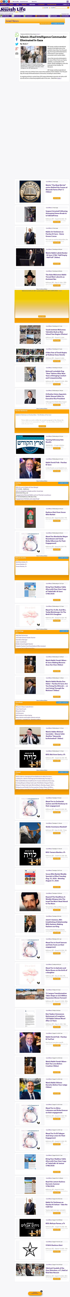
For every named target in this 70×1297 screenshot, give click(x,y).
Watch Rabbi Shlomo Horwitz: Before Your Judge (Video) (56, 1084)
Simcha (66, 483)
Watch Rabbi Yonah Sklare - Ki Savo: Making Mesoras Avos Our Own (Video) (56, 662)
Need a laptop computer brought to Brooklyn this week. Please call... (35, 789)
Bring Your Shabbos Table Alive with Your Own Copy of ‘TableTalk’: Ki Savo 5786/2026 (56, 590)
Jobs (17, 4)
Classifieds (41, 4)
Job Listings (19, 631)
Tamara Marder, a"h (21, 564)
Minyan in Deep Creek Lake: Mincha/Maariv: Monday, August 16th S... (35, 785)
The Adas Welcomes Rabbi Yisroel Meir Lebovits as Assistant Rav (56, 276)
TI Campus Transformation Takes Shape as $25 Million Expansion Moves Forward (56, 995)
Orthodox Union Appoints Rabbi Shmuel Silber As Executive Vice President (56, 396)
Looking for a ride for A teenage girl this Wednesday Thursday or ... (34, 778)
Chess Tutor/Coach (21, 709)
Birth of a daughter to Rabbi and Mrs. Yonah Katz (29, 491)
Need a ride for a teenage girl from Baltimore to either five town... (34, 776)
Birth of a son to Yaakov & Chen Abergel (27, 487)
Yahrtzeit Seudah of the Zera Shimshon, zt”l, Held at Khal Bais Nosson (57, 1270)
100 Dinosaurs (20, 713)
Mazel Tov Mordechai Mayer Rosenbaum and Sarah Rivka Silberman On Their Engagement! (57, 539)
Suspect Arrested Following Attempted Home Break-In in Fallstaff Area (56, 213)
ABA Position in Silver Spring (24, 715)
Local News (49, 181)
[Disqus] (42, 112)
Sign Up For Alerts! (45, 23)
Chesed (11, 4)
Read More (57, 198)
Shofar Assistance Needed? (56, 827)
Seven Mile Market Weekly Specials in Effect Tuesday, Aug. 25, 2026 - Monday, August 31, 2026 (56, 877)
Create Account (24, 1)
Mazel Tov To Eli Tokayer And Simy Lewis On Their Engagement (55, 1135)
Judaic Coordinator (21, 642)
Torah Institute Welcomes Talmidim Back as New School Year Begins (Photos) (57, 331)
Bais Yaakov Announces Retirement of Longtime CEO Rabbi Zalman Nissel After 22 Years (55, 1017)
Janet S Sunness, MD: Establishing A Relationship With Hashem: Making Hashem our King (56, 923)
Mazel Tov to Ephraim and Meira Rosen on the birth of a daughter (56, 970)
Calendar (3, 4)
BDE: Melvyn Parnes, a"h (55, 1223)
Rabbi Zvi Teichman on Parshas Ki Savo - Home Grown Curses (55, 234)
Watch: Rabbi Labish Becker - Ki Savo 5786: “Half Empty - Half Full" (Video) (56, 255)
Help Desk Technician (22, 635)
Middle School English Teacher (24, 644)
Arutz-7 (38, 34)
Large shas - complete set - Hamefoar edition (28, 719)
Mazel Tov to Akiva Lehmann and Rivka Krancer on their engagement (57, 1110)
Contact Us (66, 4)
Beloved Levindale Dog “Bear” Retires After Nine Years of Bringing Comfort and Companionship (56, 374)
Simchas (24, 4)
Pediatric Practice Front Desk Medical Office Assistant (31, 646)
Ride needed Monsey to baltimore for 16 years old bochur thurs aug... (35, 781)
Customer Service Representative (25, 648)
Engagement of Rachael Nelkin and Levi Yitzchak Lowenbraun (33, 495)
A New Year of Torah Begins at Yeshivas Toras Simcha (56, 353)
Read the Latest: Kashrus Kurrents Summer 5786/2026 (55, 1183)
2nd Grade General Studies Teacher (25, 637)
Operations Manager (21, 640)
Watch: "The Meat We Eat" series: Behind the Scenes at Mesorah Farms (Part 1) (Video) (56, 188)
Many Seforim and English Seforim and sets (28, 717)
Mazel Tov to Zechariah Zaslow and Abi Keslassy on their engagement (56, 803)
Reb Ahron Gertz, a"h (21, 562)
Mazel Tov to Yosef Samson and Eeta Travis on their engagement (56, 944)
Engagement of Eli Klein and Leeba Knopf (27, 499)
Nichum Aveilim (51, 4)
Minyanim (32, 4)
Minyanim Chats (20, 711)
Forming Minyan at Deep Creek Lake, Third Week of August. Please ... (35, 783)
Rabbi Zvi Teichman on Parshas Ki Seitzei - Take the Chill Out (56, 1204)
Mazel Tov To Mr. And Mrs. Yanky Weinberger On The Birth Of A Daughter (56, 612)
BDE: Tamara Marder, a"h (55, 852)
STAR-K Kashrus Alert (54, 1245)
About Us (34, 1)
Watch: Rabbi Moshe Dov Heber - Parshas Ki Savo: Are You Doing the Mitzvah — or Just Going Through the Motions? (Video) (57, 685)
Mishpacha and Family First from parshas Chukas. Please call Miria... (34, 787)
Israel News (12, 21)
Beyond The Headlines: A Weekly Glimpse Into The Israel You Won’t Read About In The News (57, 900)
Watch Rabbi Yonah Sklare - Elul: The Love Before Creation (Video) (56, 1063)
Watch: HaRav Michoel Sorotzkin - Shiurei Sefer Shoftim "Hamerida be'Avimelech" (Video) (55, 734)
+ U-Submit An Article (57, 23)
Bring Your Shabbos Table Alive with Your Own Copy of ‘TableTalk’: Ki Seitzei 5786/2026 (56, 1162)
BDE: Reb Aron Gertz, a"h (55, 754)
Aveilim (66, 557)
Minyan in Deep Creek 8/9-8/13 (24, 707)
